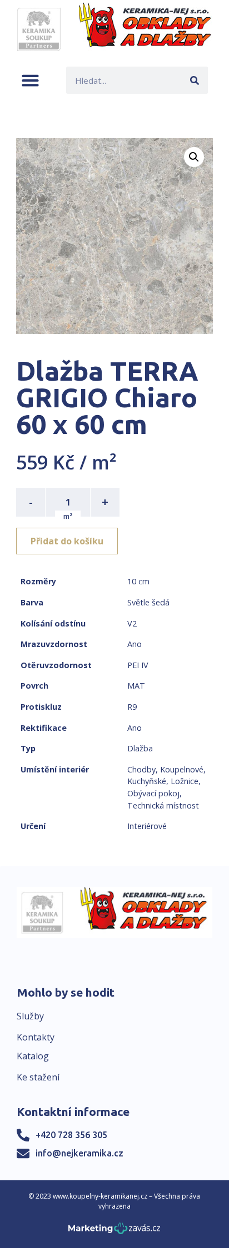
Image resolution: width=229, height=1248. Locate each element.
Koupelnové (181, 769)
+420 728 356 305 (71, 1135)
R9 (132, 706)
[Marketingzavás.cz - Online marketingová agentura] (114, 1231)
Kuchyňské (146, 781)
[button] (30, 80)
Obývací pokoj (153, 793)
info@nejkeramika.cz (79, 1153)
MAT (136, 685)
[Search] (194, 80)
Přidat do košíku (67, 541)
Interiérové (147, 826)
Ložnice (184, 781)
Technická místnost (163, 805)
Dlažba (140, 748)
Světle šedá (148, 602)
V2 (132, 623)
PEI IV (137, 665)
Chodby (141, 769)
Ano (134, 644)
